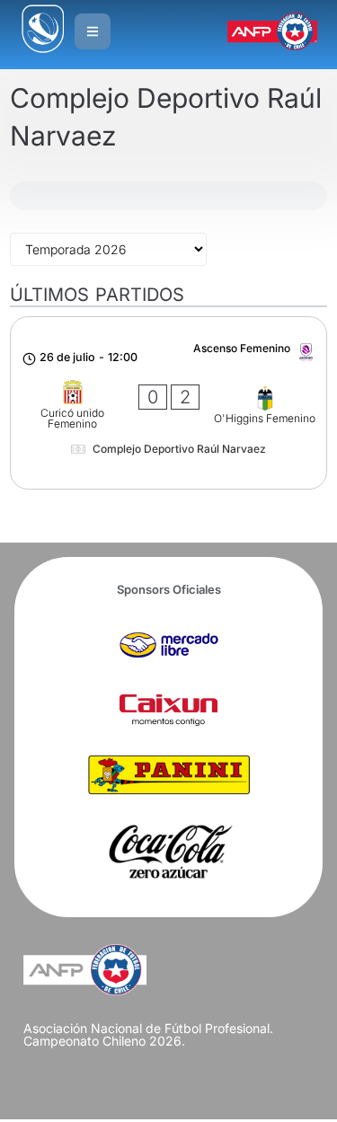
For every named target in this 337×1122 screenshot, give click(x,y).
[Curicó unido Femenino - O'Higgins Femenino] (168, 402)
